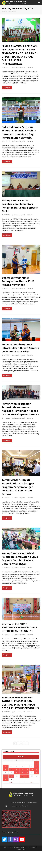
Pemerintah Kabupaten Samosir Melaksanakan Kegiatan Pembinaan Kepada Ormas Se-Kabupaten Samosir (20, 409)
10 (11, 769)
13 (27, 769)
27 (27, 776)
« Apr (11, 782)
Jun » (32, 782)
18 (16, 772)
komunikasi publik (19, 67)
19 (22, 772)
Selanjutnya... (7, 88)
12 (22, 769)
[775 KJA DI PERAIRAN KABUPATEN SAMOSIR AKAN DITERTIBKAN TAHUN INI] (21, 609)
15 (36, 769)
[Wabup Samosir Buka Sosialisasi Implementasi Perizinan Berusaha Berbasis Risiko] (21, 184)
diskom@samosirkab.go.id (20, 806)
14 (32, 769)
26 (22, 776)
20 (27, 772)
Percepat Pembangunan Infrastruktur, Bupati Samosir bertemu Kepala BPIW (20, 348)
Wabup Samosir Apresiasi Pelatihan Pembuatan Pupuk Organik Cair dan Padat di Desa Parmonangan (20, 558)
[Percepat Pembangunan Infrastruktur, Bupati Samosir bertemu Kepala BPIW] (21, 329)
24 (11, 776)
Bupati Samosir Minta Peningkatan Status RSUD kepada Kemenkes (18, 281)
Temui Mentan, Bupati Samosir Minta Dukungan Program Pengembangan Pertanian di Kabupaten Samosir (18, 487)
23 (5, 776)
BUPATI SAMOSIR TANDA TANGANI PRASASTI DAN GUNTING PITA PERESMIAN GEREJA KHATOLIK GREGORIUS (20, 703)
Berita (31, 67)
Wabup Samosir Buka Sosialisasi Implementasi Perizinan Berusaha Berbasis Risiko (20, 206)
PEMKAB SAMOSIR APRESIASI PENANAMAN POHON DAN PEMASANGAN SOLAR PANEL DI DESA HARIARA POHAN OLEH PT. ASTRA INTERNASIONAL (19, 54)
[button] (39, 2)
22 (36, 772)
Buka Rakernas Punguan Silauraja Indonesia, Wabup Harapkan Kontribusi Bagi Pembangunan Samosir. (19, 132)
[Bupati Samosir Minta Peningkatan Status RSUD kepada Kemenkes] (21, 259)
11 (16, 769)
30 (5, 779)
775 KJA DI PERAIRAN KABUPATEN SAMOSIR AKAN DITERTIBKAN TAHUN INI (19, 627)
